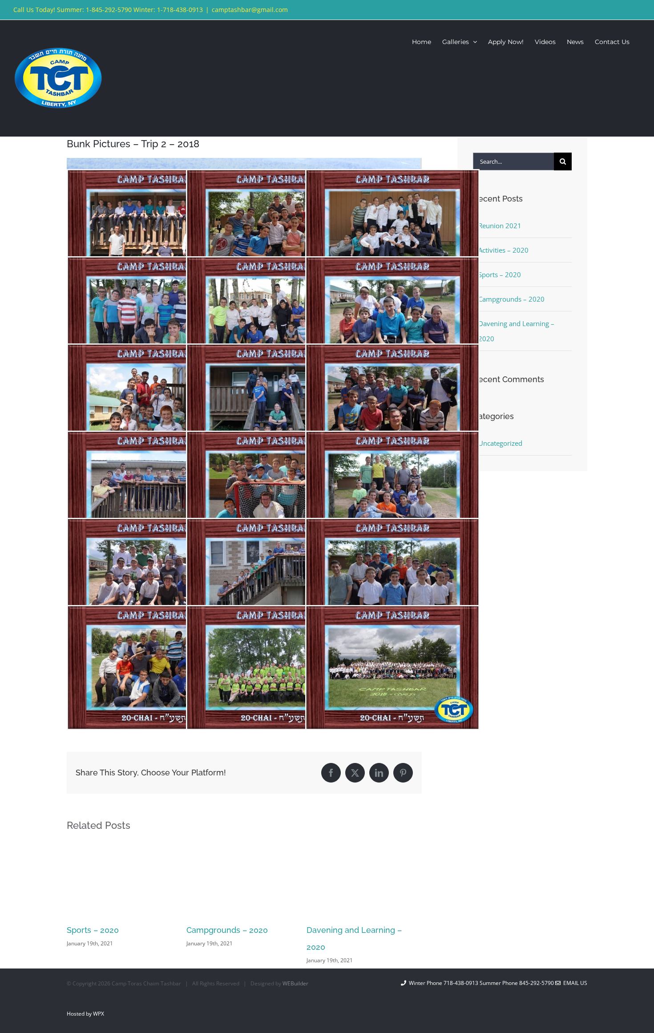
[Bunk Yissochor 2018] (154, 351)
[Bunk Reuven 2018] (273, 439)
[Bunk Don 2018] (154, 177)
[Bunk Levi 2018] (273, 526)
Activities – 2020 (503, 250)
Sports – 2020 (499, 274)
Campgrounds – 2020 (107, 930)
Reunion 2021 (332, 930)
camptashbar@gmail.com (250, 9)
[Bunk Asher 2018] (392, 177)
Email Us (574, 983)
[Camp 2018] (392, 613)
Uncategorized (500, 443)
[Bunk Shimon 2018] (154, 439)
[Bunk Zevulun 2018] (154, 264)
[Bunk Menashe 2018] (154, 526)
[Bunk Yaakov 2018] (392, 351)
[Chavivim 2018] (273, 613)
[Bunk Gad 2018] (392, 526)
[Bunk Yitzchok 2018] (392, 264)
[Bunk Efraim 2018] (154, 613)
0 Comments (386, 943)
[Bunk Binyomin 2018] (273, 177)
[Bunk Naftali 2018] (392, 439)
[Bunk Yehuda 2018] (273, 351)
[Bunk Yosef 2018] (273, 264)
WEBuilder (295, 983)
